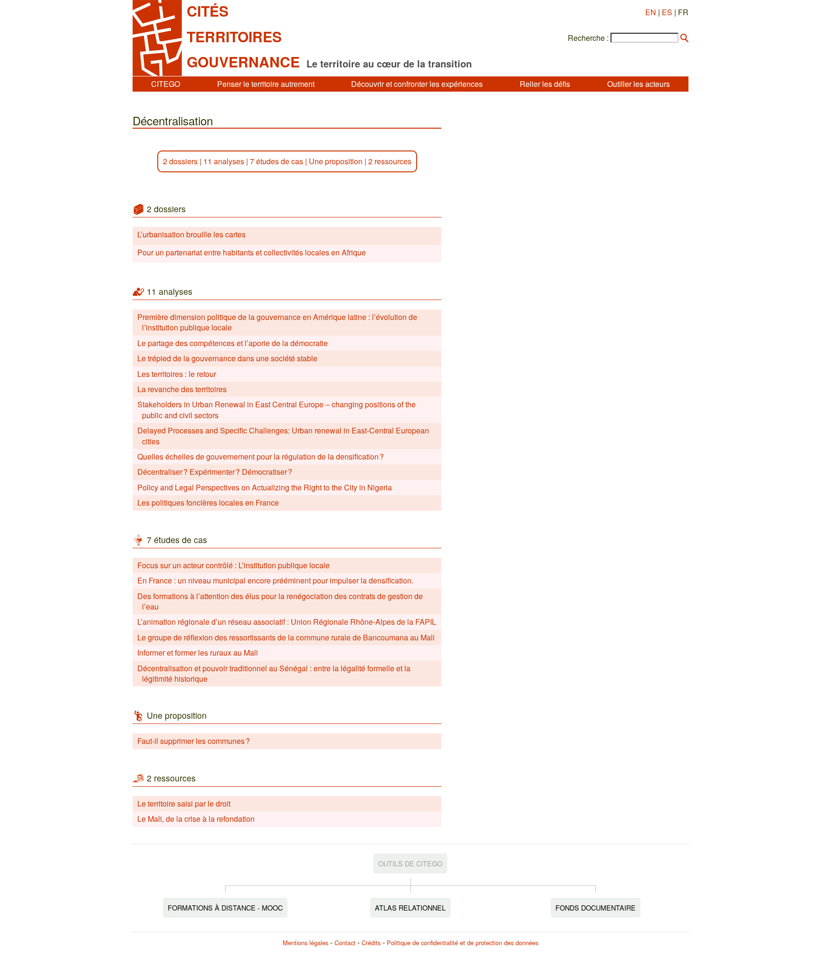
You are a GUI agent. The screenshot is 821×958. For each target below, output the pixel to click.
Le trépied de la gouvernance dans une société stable (227, 358)
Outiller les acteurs (638, 83)
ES (667, 12)
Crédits (371, 942)
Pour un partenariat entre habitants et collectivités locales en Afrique (251, 252)
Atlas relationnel (410, 907)
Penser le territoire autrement (266, 83)
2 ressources (389, 161)
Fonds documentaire (595, 907)
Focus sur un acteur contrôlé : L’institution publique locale (233, 565)
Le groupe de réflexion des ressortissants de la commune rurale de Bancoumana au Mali (286, 637)
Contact (344, 942)
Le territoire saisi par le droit (183, 803)
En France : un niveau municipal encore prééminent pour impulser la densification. (275, 580)
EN (650, 12)
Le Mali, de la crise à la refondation (196, 818)
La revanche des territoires (182, 389)
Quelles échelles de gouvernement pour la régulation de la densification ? (260, 456)
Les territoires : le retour (176, 373)
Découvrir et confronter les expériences (417, 83)
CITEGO (165, 83)
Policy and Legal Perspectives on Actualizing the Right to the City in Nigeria (264, 487)
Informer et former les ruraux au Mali (197, 652)
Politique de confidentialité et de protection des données (462, 942)
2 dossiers (180, 161)
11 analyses (223, 161)
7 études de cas (276, 161)
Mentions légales (305, 942)
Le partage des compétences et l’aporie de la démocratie (232, 343)
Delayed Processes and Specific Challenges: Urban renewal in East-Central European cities (283, 435)
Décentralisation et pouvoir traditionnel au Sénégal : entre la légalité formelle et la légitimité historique (273, 673)
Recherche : (588, 38)
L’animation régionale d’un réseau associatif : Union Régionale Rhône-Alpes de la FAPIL (286, 621)
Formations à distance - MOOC (225, 907)
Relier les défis (545, 83)
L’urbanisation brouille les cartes (191, 234)
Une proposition (336, 161)
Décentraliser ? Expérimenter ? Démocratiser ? (214, 471)
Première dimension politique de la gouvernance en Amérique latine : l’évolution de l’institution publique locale (277, 322)
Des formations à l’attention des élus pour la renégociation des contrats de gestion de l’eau (280, 601)
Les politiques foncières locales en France (208, 502)
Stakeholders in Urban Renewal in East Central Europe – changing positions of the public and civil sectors (276, 409)
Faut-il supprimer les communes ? (193, 740)
